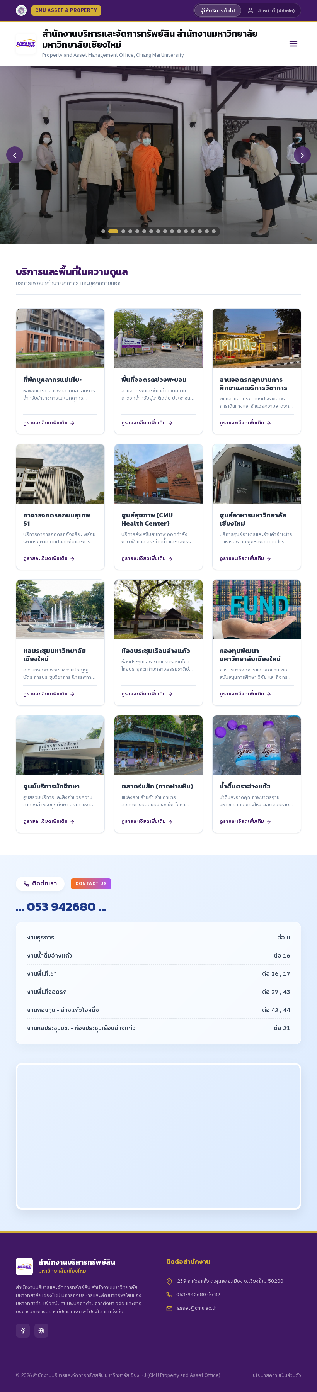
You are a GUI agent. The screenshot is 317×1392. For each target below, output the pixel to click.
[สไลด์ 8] (158, 231)
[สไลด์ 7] (151, 231)
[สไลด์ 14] (200, 231)
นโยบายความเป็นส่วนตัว (277, 1376)
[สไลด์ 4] (130, 231)
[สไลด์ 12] (186, 231)
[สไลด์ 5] (137, 231)
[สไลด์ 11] (179, 231)
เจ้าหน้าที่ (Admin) (275, 10)
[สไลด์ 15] (207, 231)
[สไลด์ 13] (193, 231)
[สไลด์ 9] (165, 231)
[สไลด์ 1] (103, 231)
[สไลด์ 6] (144, 231)
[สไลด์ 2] (113, 231)
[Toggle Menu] (293, 43)
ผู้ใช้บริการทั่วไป (217, 10)
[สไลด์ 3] (123, 231)
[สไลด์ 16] (214, 231)
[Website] (41, 1331)
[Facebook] (23, 1331)
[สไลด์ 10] (172, 231)
